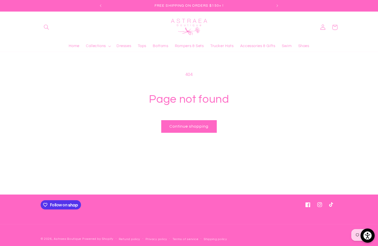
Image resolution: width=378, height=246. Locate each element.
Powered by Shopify (97, 239)
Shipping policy (215, 239)
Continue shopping (189, 126)
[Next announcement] (277, 5)
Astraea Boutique (68, 239)
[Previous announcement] (100, 5)
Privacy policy (156, 239)
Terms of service (186, 239)
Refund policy (129, 239)
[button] (46, 27)
